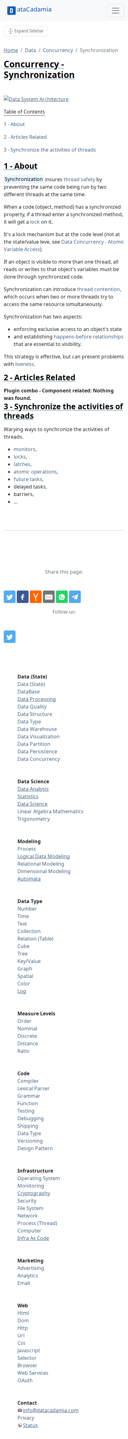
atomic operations (35, 471)
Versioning (30, 1140)
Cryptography (33, 1193)
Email (23, 1283)
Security (26, 1200)
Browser (27, 1365)
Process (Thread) (37, 1223)
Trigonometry (33, 818)
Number (27, 908)
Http (22, 1328)
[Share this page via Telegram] (75, 597)
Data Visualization (38, 736)
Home (11, 50)
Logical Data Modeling (43, 856)
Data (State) (31, 684)
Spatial (25, 976)
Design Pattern (35, 1148)
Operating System (38, 1178)
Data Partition (33, 744)
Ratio (23, 1051)
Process (26, 848)
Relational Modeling (40, 863)
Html (23, 1313)
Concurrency (58, 50)
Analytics (27, 1275)
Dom (23, 1320)
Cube (23, 946)
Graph (24, 968)
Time (23, 916)
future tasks (28, 479)
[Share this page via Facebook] (23, 597)
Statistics (28, 796)
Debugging (30, 1118)
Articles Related (29, 137)
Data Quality (32, 706)
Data (30, 50)
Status (30, 1425)
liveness (24, 364)
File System (30, 1208)
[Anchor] (41, 165)
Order (24, 1021)
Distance (27, 1043)
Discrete (27, 1036)
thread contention (98, 289)
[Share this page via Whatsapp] (62, 597)
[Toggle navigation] (115, 10)
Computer (29, 1230)
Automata (29, 878)
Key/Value (29, 961)
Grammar (28, 1095)
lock (35, 221)
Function (27, 1103)
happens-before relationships (89, 336)
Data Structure (34, 714)
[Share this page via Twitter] (10, 597)
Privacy (25, 1417)
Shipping (27, 1125)
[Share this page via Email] (49, 597)
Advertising (30, 1268)
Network (27, 1215)
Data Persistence (37, 751)
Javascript (28, 1350)
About (18, 124)
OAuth (25, 1380)
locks (20, 456)
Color (23, 983)
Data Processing (36, 699)
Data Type (29, 721)
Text (22, 923)
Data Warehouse (37, 729)
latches (22, 464)
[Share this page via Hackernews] (36, 597)
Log (21, 991)
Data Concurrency (38, 759)
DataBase (28, 691)
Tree (22, 953)
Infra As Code (33, 1238)
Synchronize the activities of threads (53, 149)
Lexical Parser (33, 1088)
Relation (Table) (35, 938)
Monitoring (30, 1185)
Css (21, 1342)
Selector (27, 1357)
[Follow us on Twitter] (10, 636)
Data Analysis (33, 788)
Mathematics (68, 811)
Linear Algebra (34, 811)
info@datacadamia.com (51, 1410)
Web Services (32, 1372)
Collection (29, 931)
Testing (25, 1110)
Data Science (32, 803)
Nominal (27, 1028)
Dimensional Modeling (44, 871)
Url (21, 1335)
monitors (24, 449)
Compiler (28, 1080)
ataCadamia (34, 9)
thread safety (79, 179)
